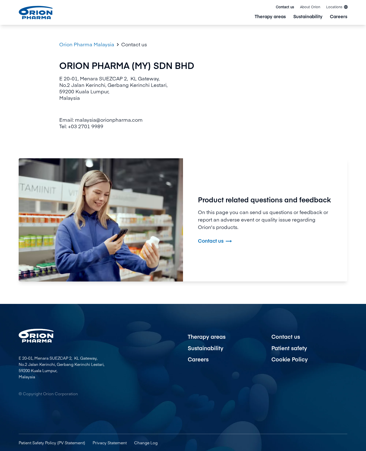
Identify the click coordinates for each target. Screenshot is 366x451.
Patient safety (289, 348)
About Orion (310, 6)
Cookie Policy (289, 359)
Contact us (285, 6)
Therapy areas (270, 16)
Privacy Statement (110, 442)
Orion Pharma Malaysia (86, 44)
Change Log (146, 442)
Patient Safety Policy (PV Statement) (52, 442)
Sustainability (307, 16)
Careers (338, 16)
